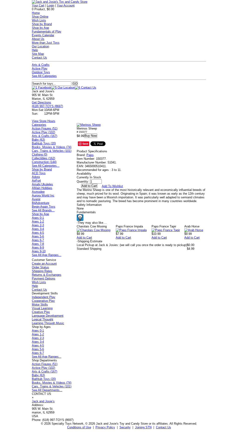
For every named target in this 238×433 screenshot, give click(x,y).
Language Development (47, 315)
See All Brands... (43, 210)
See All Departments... (47, 390)
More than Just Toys (46, 42)
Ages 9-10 (39, 251)
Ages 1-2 (38, 221)
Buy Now (91, 135)
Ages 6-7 (38, 240)
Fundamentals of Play (46, 31)
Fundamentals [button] (86, 212)
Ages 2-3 (38, 225)
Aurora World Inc (43, 195)
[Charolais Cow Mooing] (93, 230)
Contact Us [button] (163, 427)
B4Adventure (40, 203)
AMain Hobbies (42, 188)
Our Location (40, 46)
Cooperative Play (43, 301)
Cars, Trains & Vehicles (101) (51, 151)
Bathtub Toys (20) (44, 143)
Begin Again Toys (43, 206)
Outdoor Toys (41, 72)
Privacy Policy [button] (105, 427)
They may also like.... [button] (92, 222)
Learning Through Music (48, 323)
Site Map (38, 54)
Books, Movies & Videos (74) (51, 147)
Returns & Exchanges (46, 274)
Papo (89, 155)
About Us (38, 39)
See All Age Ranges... (46, 255)
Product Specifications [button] (92, 151)
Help (35, 50)
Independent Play (43, 297)
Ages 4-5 (38, 232)
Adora (36, 177)
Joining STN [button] (143, 427)
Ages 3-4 (38, 229)
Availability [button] (84, 173)
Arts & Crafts (41, 65)
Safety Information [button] (89, 205)
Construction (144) (44, 162)
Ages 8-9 (38, 247)
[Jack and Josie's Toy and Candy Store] (59, 1)
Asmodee (38, 191)
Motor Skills (40, 304)
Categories (39, 125)
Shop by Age (40, 28)
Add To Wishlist (112, 186)
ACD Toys (39, 173)
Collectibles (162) (43, 158)
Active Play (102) (43, 132)
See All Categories (44, 76)
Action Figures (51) (44, 128)
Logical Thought (42, 319)
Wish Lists (39, 20)
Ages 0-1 (38, 218)
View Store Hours (43, 121)
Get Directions (41, 102)
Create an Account (44, 263)
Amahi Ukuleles (42, 184)
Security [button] (125, 427)
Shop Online (40, 16)
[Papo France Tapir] (166, 230)
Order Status (40, 267)
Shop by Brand (42, 24)
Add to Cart (84, 237)
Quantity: (83, 181)
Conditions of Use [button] (79, 427)
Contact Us (39, 57)
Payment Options (43, 278)
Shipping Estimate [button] (89, 241)
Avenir (36, 199)
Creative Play (41, 312)
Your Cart (38, 5)
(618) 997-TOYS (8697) (47, 106)
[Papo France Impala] (131, 230)
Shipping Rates (42, 271)
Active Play (39, 68)
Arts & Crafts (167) (44, 136)
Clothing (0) (39, 154)
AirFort (36, 180)
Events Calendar (43, 35)
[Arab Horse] (193, 230)
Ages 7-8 (38, 244)
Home (36, 13)
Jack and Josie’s (43, 401)
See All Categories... (46, 165)
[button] (89, 125)
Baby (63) (38, 139)
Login (50, 5)
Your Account (66, 5)
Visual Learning (42, 308)
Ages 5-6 (38, 236)
